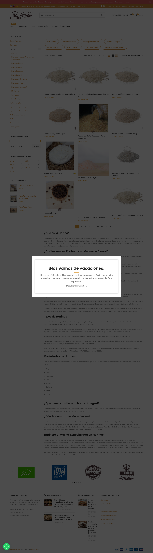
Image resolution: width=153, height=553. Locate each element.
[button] (6, 546)
